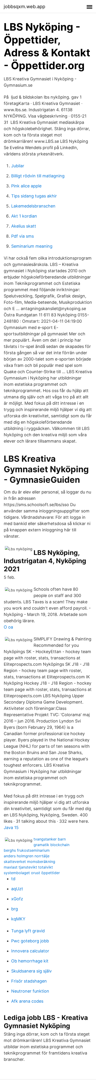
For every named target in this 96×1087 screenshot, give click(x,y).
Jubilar (17, 165)
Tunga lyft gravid (28, 930)
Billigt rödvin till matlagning (38, 175)
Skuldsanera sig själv (31, 971)
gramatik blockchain (51, 844)
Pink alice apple (26, 185)
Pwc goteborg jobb (30, 940)
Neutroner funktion (30, 991)
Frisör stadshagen (29, 981)
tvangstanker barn (50, 839)
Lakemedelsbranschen (33, 206)
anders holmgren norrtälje (26, 856)
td (13, 878)
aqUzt (17, 888)
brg (14, 908)
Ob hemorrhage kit (29, 960)
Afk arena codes (27, 1001)
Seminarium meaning (31, 246)
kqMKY (18, 918)
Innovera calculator (30, 950)
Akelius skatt (23, 226)
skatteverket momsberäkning (29, 861)
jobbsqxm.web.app (24, 6)
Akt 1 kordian (24, 216)
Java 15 (11, 827)
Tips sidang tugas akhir (34, 195)
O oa (8, 627)
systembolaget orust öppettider (32, 872)
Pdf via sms (22, 236)
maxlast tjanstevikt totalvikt (28, 867)
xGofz (17, 898)
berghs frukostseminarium (27, 850)
